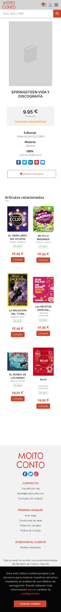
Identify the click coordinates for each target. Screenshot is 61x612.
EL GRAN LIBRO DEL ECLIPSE (17, 237)
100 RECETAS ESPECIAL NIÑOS (43, 308)
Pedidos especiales (30, 547)
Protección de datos (30, 525)
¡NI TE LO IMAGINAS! (43, 237)
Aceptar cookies (30, 603)
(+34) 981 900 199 (30, 488)
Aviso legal (30, 515)
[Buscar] (57, 13)
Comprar (17, 259)
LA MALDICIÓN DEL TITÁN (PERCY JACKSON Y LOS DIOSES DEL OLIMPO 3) (17, 312)
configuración (30, 593)
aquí (30, 589)
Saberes (30, 145)
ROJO (43, 379)
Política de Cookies (30, 530)
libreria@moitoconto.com (30, 493)
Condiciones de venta (30, 520)
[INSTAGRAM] (36, 474)
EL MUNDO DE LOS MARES (17, 376)
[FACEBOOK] (25, 474)
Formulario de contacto (30, 498)
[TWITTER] (30, 474)
